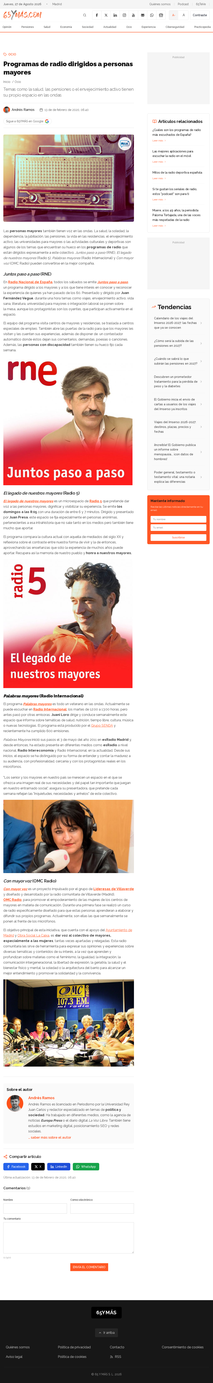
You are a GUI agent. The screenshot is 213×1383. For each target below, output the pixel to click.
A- (173, 15)
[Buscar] (84, 15)
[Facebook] (96, 15)
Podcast (183, 4)
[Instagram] (124, 15)
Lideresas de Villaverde (113, 889)
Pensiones (27, 27)
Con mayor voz (15, 889)
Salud (47, 27)
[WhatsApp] (151, 15)
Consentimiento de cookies (183, 1347)
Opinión (6, 27)
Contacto (117, 1347)
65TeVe (201, 4)
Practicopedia (202, 27)
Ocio (129, 27)
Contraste (200, 15)
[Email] (142, 15)
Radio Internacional (50, 709)
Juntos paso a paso (112, 282)
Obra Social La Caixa (33, 935)
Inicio (6, 81)
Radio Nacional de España (30, 282)
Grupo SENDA (102, 726)
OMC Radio (12, 900)
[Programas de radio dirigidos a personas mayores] (124, 143)
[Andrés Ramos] (6, 110)
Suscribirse (178, 537)
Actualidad (109, 27)
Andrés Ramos (23, 110)
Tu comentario (12, 1218)
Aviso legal (14, 1357)
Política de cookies (72, 1357)
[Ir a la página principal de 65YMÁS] (22, 15)
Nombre (8, 1199)
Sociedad (87, 27)
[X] (105, 15)
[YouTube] (133, 15)
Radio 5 (95, 501)
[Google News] (160, 15)
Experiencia (149, 27)
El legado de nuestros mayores (28, 501)
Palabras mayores (37, 704)
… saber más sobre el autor (49, 1137)
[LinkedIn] (115, 15)
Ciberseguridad (175, 27)
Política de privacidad (74, 1347)
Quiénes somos (160, 4)
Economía (66, 27)
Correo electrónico (81, 1199)
